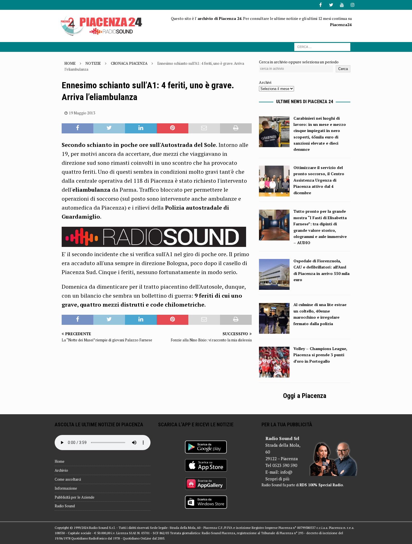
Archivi (265, 82)
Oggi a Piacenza (304, 396)
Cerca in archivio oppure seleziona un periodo (299, 61)
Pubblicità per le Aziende (74, 497)
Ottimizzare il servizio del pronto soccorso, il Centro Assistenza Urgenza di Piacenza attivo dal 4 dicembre (318, 180)
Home (59, 461)
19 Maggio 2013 (82, 112)
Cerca (343, 69)
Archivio (61, 470)
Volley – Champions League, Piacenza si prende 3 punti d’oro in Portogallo (320, 355)
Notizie (93, 63)
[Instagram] (352, 5)
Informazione (66, 488)
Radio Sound (65, 505)
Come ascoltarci (68, 479)
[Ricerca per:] (322, 46)
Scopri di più (277, 479)
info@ (286, 472)
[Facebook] (320, 5)
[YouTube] (342, 5)
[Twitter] (331, 5)
